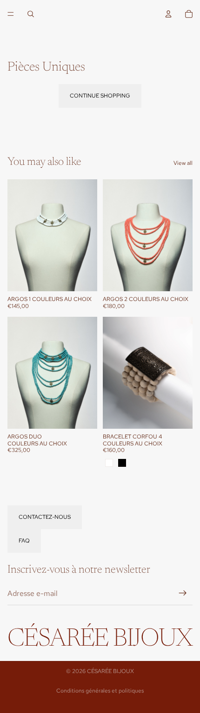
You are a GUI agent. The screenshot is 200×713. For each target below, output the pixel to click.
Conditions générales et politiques (100, 690)
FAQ (24, 540)
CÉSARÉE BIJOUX (110, 671)
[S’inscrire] (183, 593)
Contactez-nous (45, 517)
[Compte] (168, 14)
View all (183, 163)
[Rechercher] (30, 14)
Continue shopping (100, 95)
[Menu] (10, 14)
